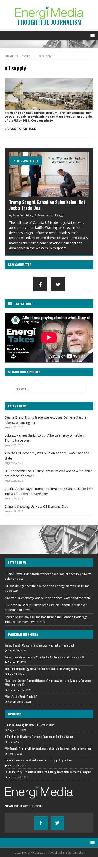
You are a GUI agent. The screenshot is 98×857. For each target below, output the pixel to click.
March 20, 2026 (17, 765)
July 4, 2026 (14, 741)
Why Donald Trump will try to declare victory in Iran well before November (48, 748)
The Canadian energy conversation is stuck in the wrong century (42, 668)
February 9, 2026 (18, 777)
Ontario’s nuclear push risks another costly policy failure (38, 760)
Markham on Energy (23, 634)
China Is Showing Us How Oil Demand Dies (36, 506)
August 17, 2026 (17, 662)
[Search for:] (49, 389)
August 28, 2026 (17, 730)
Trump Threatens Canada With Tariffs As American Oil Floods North (44, 657)
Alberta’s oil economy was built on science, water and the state (48, 598)
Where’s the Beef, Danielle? (21, 696)
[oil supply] (49, 107)
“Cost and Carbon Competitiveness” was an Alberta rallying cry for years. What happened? (48, 682)
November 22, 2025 (19, 690)
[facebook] (40, 284)
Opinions (14, 713)
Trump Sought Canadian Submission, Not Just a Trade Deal (47, 205)
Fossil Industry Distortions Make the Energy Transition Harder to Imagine (48, 771)
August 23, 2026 (17, 650)
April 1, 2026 (15, 753)
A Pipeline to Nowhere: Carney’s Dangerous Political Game (39, 736)
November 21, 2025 (19, 701)
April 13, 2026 (16, 674)
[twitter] (58, 284)
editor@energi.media (28, 806)
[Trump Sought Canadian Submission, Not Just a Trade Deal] (49, 174)
